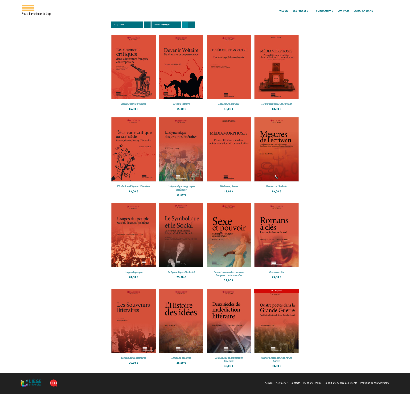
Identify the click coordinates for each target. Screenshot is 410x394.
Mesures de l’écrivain (276, 186)
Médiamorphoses (229, 186)
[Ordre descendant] (147, 24)
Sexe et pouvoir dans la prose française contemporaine (229, 273)
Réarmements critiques (133, 104)
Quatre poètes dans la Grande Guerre (276, 359)
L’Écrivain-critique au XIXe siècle (133, 186)
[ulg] (30, 379)
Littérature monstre (228, 104)
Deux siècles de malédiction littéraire (229, 359)
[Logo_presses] (36, 6)
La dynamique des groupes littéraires (181, 188)
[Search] (389, 11)
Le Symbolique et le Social (181, 272)
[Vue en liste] (192, 25)
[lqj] (53, 380)
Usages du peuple (134, 272)
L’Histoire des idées (181, 358)
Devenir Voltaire (181, 104)
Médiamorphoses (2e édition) (276, 104)
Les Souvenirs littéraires (133, 358)
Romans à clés (276, 272)
